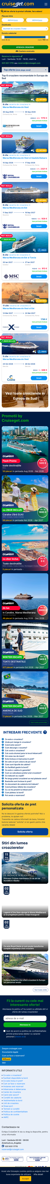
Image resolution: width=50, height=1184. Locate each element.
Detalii (39, 126)
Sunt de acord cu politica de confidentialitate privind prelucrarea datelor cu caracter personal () (26, 1034)
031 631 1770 (8, 63)
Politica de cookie (11, 1114)
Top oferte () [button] (17, 69)
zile (9, 40)
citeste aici (20, 1036)
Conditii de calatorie (12, 1097)
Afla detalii (38, 1174)
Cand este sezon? (11, 1095)
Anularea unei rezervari (13, 1086)
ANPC (6, 1117)
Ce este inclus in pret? (13, 1081)
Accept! (25, 1178)
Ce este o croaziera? (12, 1075)
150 (43, 40)
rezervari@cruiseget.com (29, 63)
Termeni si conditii (11, 1109)
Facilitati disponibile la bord (15, 1078)
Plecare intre (7, 16)
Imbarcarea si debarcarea (14, 1089)
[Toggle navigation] (46, 4)
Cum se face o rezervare (14, 1083)
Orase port (8, 1106)
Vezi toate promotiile (39, 722)
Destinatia (6, 25)
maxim (40, 40)
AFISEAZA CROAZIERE (25, 47)
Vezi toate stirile (40, 990)
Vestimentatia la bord (12, 1100)
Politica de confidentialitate (15, 1111)
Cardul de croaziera (12, 1092)
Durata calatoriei (9, 33)
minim (4, 40)
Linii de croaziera (10, 1103)
